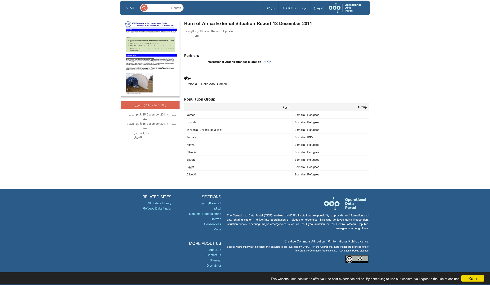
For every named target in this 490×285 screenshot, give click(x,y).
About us (215, 249)
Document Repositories (205, 213)
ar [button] (131, 8)
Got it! (472, 278)
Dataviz (216, 219)
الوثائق (217, 208)
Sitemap (215, 260)
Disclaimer (214, 265)
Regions (289, 8)
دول (304, 8)
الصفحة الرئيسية (210, 203)
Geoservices (212, 224)
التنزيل (150, 105)
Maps (217, 229)
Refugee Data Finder (157, 208)
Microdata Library (159, 203)
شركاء (271, 8)
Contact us (214, 255)
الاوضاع (318, 8)
